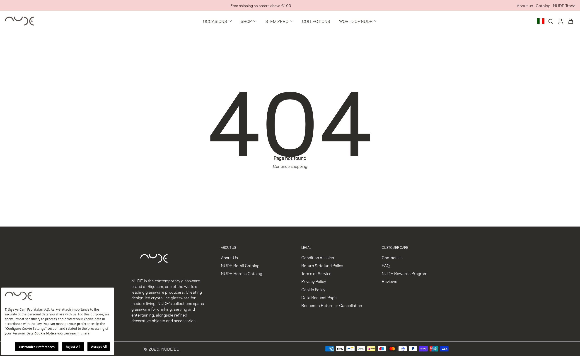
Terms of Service (316, 273)
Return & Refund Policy (322, 265)
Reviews (389, 281)
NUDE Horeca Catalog (241, 273)
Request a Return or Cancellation (331, 305)
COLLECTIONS (316, 21)
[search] (551, 21)
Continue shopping (290, 166)
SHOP (246, 21)
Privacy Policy (313, 281)
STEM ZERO (276, 21)
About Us (229, 257)
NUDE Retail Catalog (240, 265)
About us (525, 5)
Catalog (543, 5)
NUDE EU (170, 349)
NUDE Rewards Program (404, 273)
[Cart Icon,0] (570, 21)
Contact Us (392, 257)
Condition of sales (317, 257)
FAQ (386, 265)
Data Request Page (319, 297)
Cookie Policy (313, 289)
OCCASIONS (215, 21)
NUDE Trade (564, 5)
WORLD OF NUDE (355, 21)
